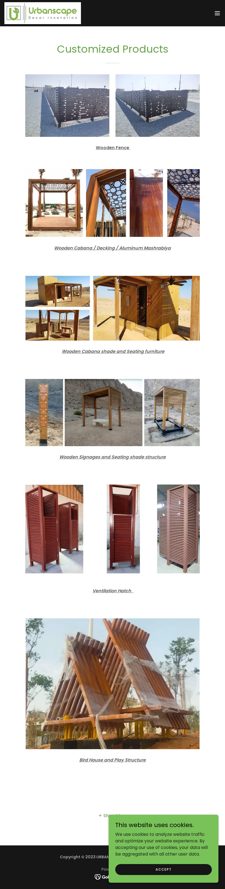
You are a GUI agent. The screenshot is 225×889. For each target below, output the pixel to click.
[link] (42, 13)
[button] (217, 13)
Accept (163, 869)
